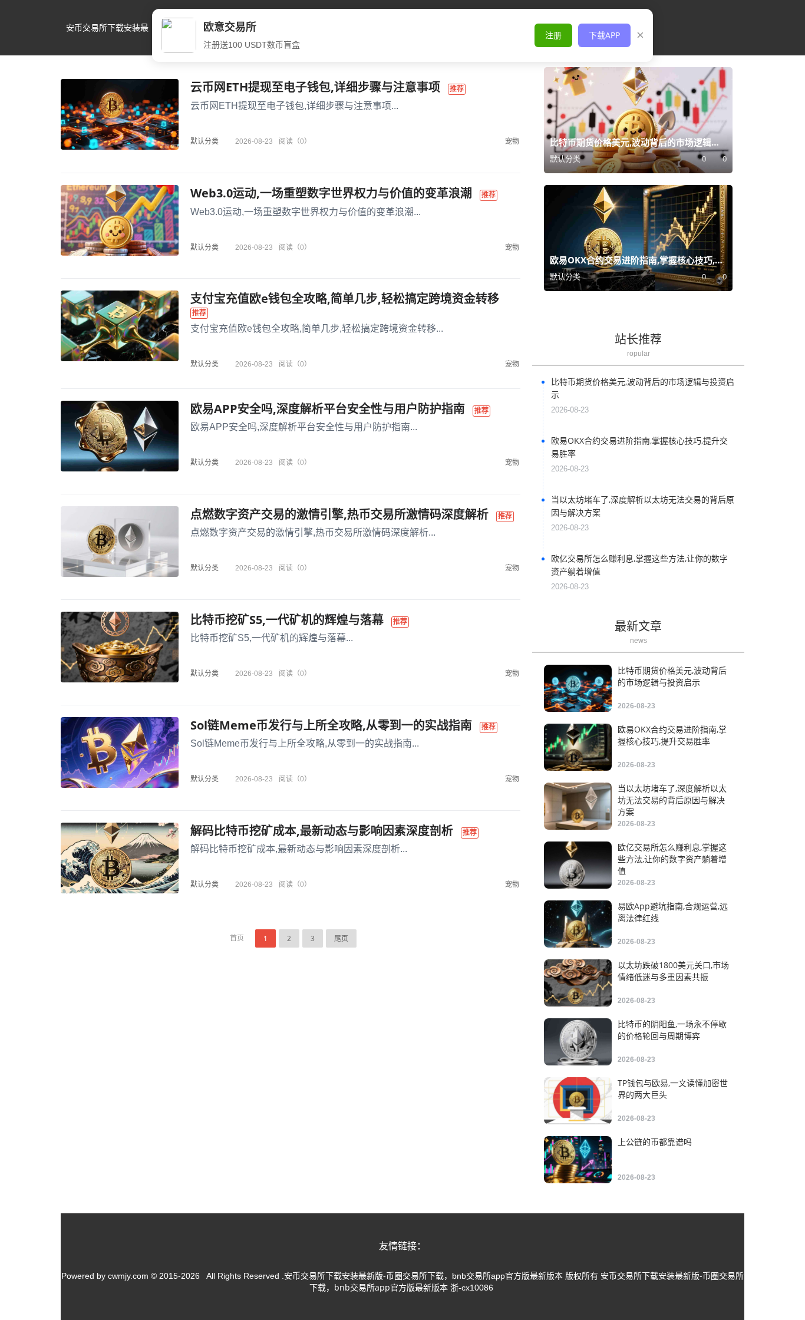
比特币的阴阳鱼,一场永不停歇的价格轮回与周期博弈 (672, 1029)
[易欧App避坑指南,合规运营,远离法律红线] (578, 924)
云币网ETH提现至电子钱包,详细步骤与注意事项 (315, 87)
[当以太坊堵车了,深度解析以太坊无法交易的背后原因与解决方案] (578, 806)
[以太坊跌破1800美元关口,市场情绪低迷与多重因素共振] (578, 982)
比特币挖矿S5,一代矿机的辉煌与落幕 (287, 620)
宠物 (512, 141)
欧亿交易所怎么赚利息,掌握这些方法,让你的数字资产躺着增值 (672, 859)
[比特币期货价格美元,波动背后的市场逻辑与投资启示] (578, 688)
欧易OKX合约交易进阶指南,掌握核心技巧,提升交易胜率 (672, 735)
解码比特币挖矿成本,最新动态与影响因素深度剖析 (321, 831)
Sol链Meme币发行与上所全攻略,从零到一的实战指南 (331, 725)
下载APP (604, 35)
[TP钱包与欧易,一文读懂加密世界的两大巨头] (578, 1100)
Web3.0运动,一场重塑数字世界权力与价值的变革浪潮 (331, 193)
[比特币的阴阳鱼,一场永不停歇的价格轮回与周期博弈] (578, 1041)
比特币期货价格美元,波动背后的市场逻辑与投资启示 (672, 676)
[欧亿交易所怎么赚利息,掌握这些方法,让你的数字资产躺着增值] (578, 865)
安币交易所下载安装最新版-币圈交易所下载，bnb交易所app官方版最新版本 (107, 38)
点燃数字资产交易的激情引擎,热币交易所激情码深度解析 (339, 514)
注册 (553, 35)
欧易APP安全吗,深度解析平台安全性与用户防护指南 (327, 409)
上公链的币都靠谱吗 (655, 1141)
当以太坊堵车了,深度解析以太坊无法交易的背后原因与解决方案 (672, 800)
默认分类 (204, 141)
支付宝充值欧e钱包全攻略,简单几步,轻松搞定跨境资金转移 (344, 298)
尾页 (341, 938)
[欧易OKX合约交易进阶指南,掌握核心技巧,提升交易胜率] (578, 747)
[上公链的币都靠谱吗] (578, 1159)
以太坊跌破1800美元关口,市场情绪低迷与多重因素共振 (673, 970)
